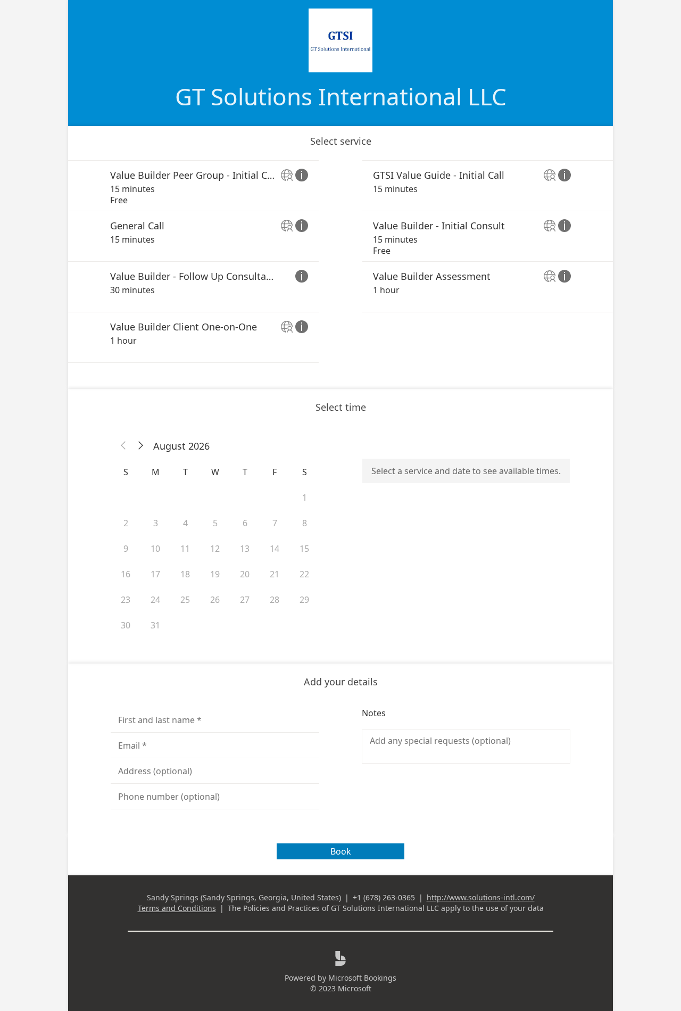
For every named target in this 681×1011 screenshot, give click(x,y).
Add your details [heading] (341, 681)
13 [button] (245, 548)
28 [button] (274, 600)
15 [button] (304, 548)
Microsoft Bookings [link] (362, 978)
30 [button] (125, 625)
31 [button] (155, 625)
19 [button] (215, 574)
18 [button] (185, 574)
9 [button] (125, 548)
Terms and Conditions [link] (177, 908)
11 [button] (185, 548)
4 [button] (185, 523)
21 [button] (274, 574)
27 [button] (245, 600)
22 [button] (304, 574)
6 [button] (245, 523)
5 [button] (215, 523)
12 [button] (215, 548)
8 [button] (304, 523)
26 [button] (215, 600)
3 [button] (155, 523)
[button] (123, 446)
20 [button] (245, 574)
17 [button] (155, 574)
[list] (340, 261)
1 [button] (304, 497)
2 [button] (125, 523)
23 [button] (125, 600)
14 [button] (274, 548)
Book (340, 851)
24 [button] (155, 600)
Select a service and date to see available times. (466, 471)
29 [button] (304, 600)
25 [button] (185, 600)
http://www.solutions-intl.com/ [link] (481, 897)
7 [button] (274, 523)
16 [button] (125, 574)
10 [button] (155, 548)
